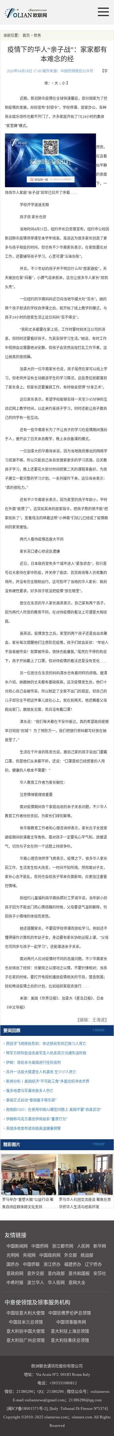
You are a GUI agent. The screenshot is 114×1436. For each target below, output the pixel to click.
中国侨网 (39, 1246)
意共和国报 (79, 1273)
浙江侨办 (51, 1264)
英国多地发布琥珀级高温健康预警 (33, 1128)
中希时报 (14, 1282)
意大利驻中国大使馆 (25, 1331)
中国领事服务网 (71, 1322)
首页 (26, 35)
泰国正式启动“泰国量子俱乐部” (31, 1100)
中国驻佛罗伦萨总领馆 (69, 1313)
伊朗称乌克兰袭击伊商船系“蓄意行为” (36, 1119)
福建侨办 (72, 1264)
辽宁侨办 (93, 1264)
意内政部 (56, 1273)
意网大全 (76, 1282)
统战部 (87, 1255)
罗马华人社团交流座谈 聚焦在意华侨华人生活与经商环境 (85, 1203)
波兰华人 (35, 1282)
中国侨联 (31, 1264)
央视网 (29, 1255)
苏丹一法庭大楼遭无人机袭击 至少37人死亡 (41, 1072)
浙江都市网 (62, 1246)
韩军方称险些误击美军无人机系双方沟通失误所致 (46, 1053)
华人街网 (56, 1282)
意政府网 (14, 1273)
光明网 (12, 1255)
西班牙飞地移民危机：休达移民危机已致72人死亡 (46, 1044)
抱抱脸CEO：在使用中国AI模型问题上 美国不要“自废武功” (54, 1110)
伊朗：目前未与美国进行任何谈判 (33, 1063)
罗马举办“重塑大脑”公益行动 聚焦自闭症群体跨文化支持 (28, 1203)
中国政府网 (49, 1255)
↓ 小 (62, 83)
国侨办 (12, 1264)
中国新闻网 (17, 1246)
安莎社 (99, 1273)
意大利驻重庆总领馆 (70, 1340)
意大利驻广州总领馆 (25, 1340)
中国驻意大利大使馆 (25, 1313)
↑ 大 (55, 83)
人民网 (83, 1246)
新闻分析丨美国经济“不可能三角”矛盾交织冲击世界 (47, 1081)
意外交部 (35, 1273)
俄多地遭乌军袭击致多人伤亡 (30, 1091)
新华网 (99, 1246)
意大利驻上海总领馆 (69, 1331)
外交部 (70, 1255)
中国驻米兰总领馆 (25, 1322)
